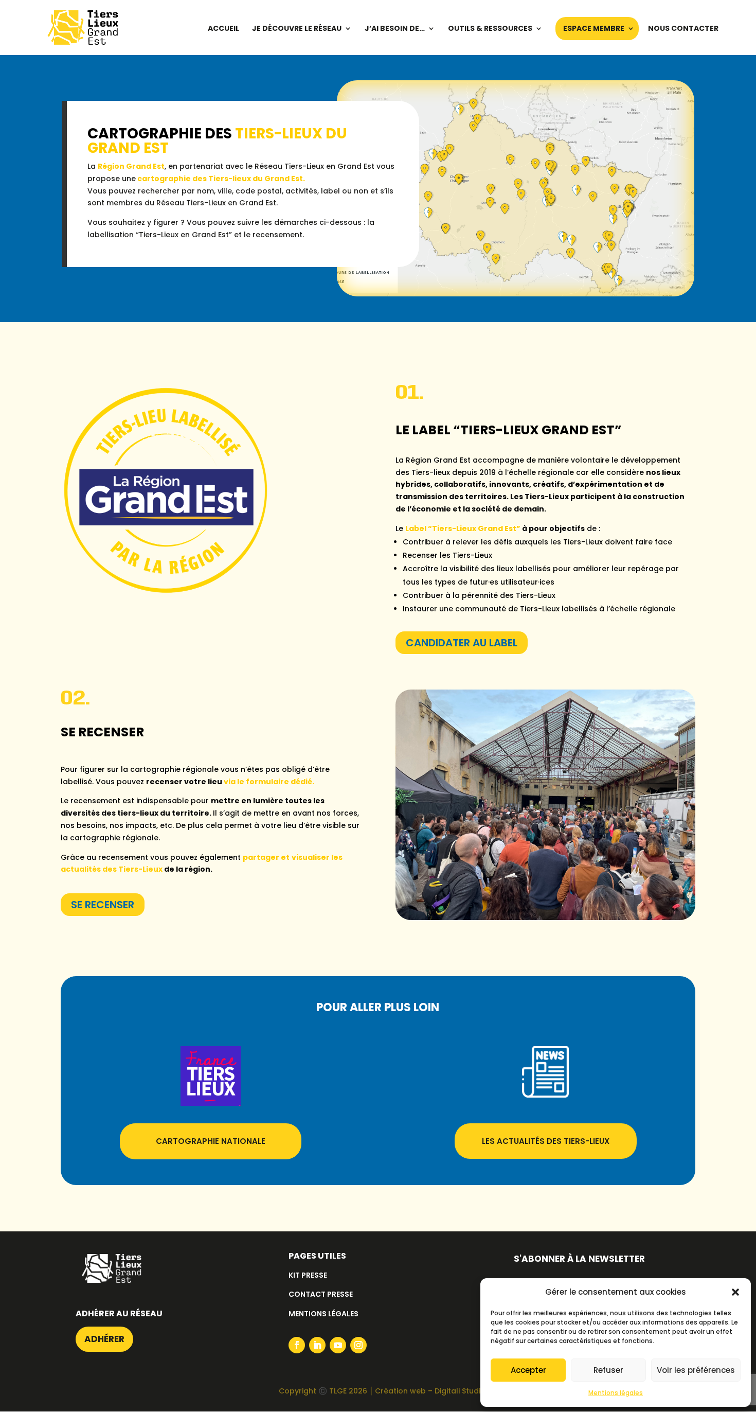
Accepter (528, 1370)
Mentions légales (615, 1392)
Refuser (608, 1370)
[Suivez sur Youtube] (338, 1345)
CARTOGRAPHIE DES (217, 140)
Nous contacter (683, 29)
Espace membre (593, 29)
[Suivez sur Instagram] (358, 1345)
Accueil (223, 29)
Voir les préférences (696, 1370)
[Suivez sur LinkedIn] (317, 1345)
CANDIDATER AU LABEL (461, 643)
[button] (735, 1292)
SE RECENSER (102, 904)
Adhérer (104, 1339)
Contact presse (321, 1294)
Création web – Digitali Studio (430, 1391)
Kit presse (308, 1275)
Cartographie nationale (210, 1141)
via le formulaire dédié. (269, 781)
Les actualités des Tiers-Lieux (545, 1141)
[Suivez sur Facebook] (297, 1345)
